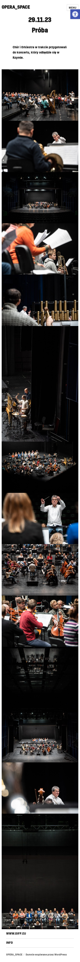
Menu (72, 7)
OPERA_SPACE (16, 7)
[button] (75, 14)
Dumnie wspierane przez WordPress (46, 955)
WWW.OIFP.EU (16, 933)
